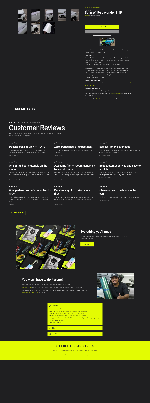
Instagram (25, 292)
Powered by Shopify (79, 399)
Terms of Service (42, 373)
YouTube (31, 292)
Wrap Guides (63, 373)
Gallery (61, 381)
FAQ (61, 386)
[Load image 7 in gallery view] (35, 28)
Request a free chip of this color (95, 7)
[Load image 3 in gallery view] (48, 15)
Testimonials (63, 383)
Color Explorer (63, 375)
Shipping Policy (42, 381)
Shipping (87, 15)
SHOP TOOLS (87, 244)
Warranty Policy (42, 367)
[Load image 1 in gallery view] (22, 15)
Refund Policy (41, 378)
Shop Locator (63, 378)
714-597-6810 (84, 376)
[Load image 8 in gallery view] (48, 28)
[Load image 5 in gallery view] (75, 15)
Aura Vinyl (73, 399)
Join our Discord (116, 93)
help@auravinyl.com (85, 381)
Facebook (108, 370)
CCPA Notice (41, 375)
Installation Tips (101, 99)
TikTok (36, 292)
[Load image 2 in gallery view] (35, 15)
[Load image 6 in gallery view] (22, 28)
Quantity (87, 18)
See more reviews (17, 213)
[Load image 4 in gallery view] (62, 15)
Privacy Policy (41, 370)
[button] (102, 31)
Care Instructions (64, 367)
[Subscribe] (87, 355)
